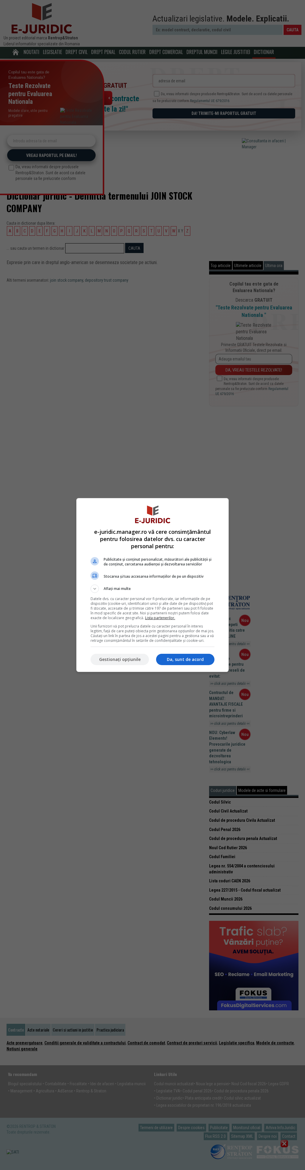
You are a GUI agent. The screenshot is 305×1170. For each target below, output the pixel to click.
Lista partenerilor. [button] (160, 617)
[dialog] (152, 585)
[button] (152, 589)
